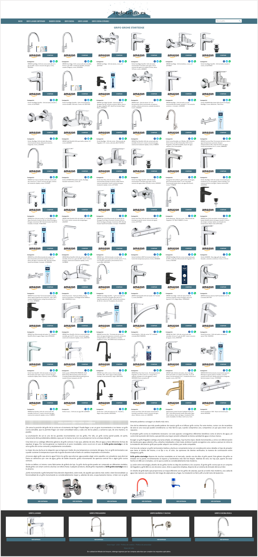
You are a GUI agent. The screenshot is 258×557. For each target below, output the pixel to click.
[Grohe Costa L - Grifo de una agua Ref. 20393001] (77, 390)
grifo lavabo (83, 21)
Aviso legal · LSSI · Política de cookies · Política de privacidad (129, 545)
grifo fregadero (98, 513)
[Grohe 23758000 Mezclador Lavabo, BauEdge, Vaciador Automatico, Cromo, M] (77, 158)
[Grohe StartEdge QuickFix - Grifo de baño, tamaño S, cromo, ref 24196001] (42, 81)
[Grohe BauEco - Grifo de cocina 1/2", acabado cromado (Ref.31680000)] (146, 313)
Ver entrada (43, 501)
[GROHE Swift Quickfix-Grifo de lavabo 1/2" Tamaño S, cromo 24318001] (146, 274)
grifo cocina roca (223, 513)
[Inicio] (129, 17)
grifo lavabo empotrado (36, 21)
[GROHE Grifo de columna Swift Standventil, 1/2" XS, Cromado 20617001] (215, 274)
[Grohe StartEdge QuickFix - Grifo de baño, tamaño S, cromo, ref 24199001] (215, 42)
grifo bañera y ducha (160, 513)
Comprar (50, 55)
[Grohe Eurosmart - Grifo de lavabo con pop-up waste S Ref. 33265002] (215, 313)
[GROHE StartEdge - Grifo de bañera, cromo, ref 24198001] (181, 42)
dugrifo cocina (55, 21)
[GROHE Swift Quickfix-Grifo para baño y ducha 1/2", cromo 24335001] (77, 120)
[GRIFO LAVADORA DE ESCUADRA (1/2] (77, 488)
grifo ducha (69, 21)
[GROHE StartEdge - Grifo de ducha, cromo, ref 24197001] (111, 42)
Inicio (20, 21)
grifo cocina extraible (100, 21)
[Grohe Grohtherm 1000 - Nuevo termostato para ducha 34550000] (215, 390)
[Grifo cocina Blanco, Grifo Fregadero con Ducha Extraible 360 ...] (215, 488)
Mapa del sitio (129, 548)
